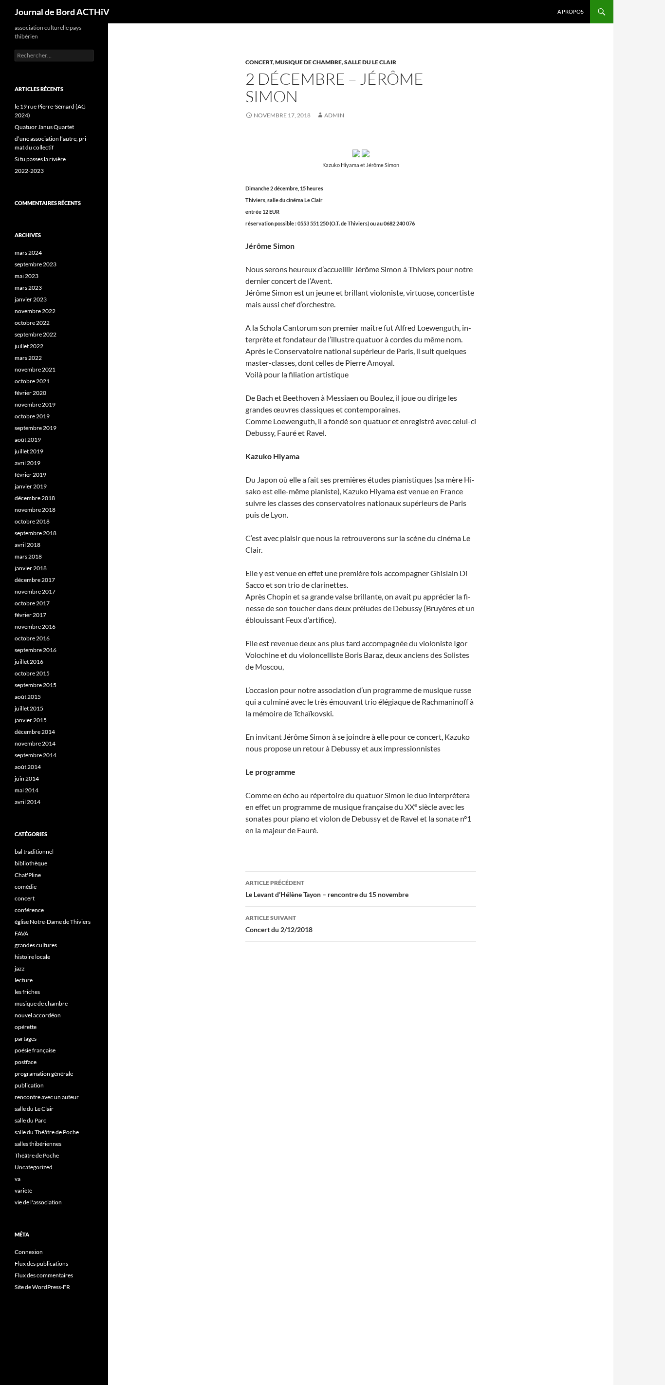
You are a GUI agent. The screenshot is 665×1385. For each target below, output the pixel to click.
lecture (24, 980)
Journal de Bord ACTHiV (62, 11)
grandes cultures (36, 945)
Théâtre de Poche (37, 1155)
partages (26, 1038)
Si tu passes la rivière (40, 159)
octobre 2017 (32, 603)
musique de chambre (308, 62)
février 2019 (30, 474)
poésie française (35, 1050)
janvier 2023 (31, 299)
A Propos (570, 11)
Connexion (29, 1251)
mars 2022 (28, 357)
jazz (20, 968)
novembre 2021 (35, 369)
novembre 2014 (35, 743)
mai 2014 (26, 790)
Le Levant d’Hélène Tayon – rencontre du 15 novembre (326, 888)
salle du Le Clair (370, 62)
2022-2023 (29, 170)
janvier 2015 (31, 720)
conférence (29, 910)
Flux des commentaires (44, 1275)
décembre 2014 (35, 731)
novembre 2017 (35, 591)
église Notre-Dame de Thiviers (53, 921)
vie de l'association (38, 1202)
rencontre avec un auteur (47, 1097)
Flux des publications (41, 1263)
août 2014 (28, 766)
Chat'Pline (28, 875)
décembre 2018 (35, 498)
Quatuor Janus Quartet (44, 127)
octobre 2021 (32, 381)
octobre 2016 (32, 638)
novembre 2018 (35, 509)
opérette (26, 1026)
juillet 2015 (29, 708)
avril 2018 (27, 544)
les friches (27, 991)
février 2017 (30, 614)
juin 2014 (27, 778)
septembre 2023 (35, 264)
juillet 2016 (29, 661)
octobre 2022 (32, 322)
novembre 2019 (35, 404)
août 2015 (28, 696)
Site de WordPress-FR (42, 1287)
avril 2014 (27, 801)
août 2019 (28, 439)
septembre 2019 (35, 427)
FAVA (21, 933)
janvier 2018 (31, 568)
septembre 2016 (35, 650)
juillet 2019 (29, 451)
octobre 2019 (32, 416)
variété (23, 1190)
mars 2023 (28, 287)
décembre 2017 (35, 579)
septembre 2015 (35, 685)
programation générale (44, 1073)
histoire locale (32, 956)
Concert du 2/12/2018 (279, 924)
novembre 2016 (35, 626)
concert (259, 62)
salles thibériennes (38, 1143)
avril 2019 (27, 463)
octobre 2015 (32, 673)
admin (334, 115)
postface (26, 1062)
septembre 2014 (35, 755)
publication (29, 1085)
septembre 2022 (35, 334)
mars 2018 (28, 556)
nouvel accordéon (38, 1015)
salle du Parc (30, 1120)
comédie (26, 886)
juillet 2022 (29, 346)
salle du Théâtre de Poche (47, 1132)
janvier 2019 (31, 486)
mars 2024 (28, 252)
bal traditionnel (34, 851)
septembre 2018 (35, 533)
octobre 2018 (32, 521)
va (17, 1178)
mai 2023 (26, 276)
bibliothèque (31, 863)
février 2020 (30, 392)
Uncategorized (34, 1167)
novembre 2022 (35, 311)
